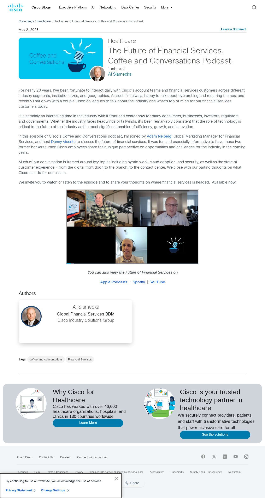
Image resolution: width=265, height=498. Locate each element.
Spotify (139, 282)
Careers (65, 457)
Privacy (79, 472)
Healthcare (43, 21)
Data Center (130, 7)
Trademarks (177, 472)
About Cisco (24, 457)
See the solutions (215, 434)
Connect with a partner (92, 457)
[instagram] (246, 456)
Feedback (22, 472)
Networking (108, 7)
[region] (61, 485)
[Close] (116, 478)
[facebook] (203, 456)
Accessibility (157, 472)
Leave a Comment (233, 29)
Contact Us (46, 457)
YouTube (157, 282)
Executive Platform (73, 7)
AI (93, 7)
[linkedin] (225, 456)
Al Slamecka (119, 74)
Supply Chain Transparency (206, 472)
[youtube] (236, 456)
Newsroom (234, 472)
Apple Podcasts (113, 282)
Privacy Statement (19, 490)
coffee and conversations (46, 359)
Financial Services (80, 359)
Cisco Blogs (41, 7)
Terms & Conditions (57, 472)
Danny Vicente (63, 142)
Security (150, 7)
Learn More (88, 422)
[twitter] (214, 456)
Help (37, 472)
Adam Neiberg (159, 136)
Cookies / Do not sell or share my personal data (116, 472)
